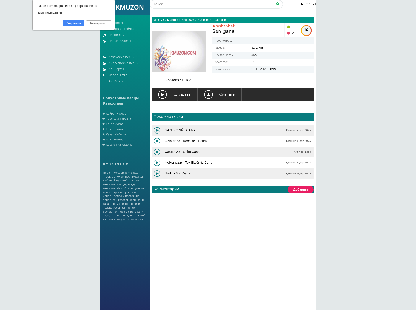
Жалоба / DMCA (179, 80)
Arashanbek (223, 26)
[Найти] (277, 3)
